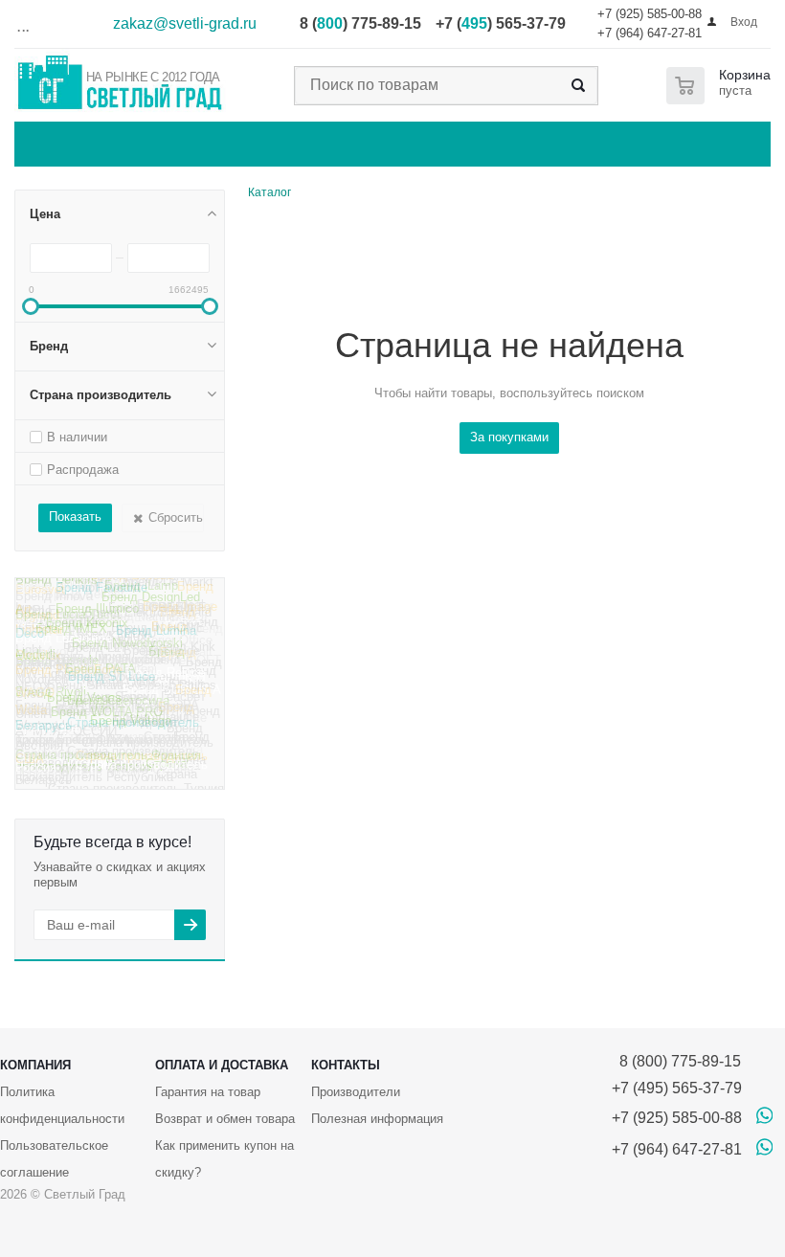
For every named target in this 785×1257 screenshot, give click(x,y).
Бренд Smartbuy (94, 693)
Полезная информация (377, 1118)
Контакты (345, 1065)
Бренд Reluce (165, 678)
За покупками (509, 437)
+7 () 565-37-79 (501, 23)
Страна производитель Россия (111, 771)
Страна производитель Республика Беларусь (106, 784)
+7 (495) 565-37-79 (677, 1088)
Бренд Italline (122, 585)
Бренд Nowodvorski (127, 647)
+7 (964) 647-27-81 (649, 33)
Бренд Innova (54, 602)
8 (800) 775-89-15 (676, 1061)
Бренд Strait (178, 654)
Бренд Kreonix (87, 629)
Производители (355, 1092)
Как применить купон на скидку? (224, 1158)
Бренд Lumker (172, 608)
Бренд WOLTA (113, 677)
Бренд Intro (47, 589)
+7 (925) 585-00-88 (649, 14)
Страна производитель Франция (108, 759)
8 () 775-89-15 (360, 23)
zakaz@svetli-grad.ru (185, 23)
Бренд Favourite (101, 594)
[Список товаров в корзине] (722, 85)
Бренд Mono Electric (117, 620)
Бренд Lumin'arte (63, 644)
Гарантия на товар (207, 1092)
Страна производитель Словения (103, 742)
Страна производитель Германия (106, 710)
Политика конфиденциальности (62, 1105)
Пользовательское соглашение (54, 1158)
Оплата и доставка (221, 1065)
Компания (35, 1065)
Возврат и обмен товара (225, 1118)
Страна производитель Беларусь (107, 730)
